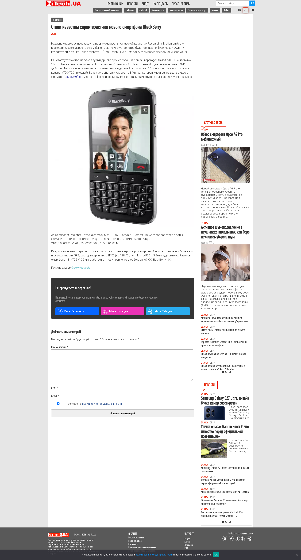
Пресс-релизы (181, 4)
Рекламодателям (136, 537)
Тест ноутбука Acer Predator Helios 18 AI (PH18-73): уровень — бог (224, 367)
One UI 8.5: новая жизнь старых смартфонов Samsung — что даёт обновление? (223, 319)
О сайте (132, 534)
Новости (132, 4)
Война (226, 10)
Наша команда (135, 540)
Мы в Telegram (164, 311)
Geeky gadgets (80, 267)
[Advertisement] (227, 45)
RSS (186, 548)
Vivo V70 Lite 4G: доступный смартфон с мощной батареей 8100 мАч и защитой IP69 (225, 517)
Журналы (188, 545)
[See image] (122, 156)
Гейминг (130, 10)
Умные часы (158, 10)
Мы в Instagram (119, 311)
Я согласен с (93, 403)
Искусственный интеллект (108, 10)
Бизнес (214, 10)
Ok (216, 554)
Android (143, 10)
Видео (145, 4)
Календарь (160, 4)
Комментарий (58, 347)
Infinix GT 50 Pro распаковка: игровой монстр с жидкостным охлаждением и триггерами (225, 343)
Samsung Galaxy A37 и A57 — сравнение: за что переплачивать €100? (225, 355)
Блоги (187, 541)
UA (239, 10)
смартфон (57, 19)
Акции (187, 538)
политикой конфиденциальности (102, 403)
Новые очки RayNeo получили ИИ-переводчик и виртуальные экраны (225, 469)
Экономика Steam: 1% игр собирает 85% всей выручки (224, 481)
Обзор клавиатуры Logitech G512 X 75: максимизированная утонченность (220, 331)
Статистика (133, 544)
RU (245, 10)
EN (252, 10)
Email (55, 395)
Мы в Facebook (74, 311)
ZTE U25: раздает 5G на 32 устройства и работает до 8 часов (226, 505)
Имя (54, 387)
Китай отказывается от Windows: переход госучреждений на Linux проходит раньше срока (225, 493)
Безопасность (176, 10)
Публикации (115, 4)
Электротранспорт (197, 10)
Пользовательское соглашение (142, 547)
